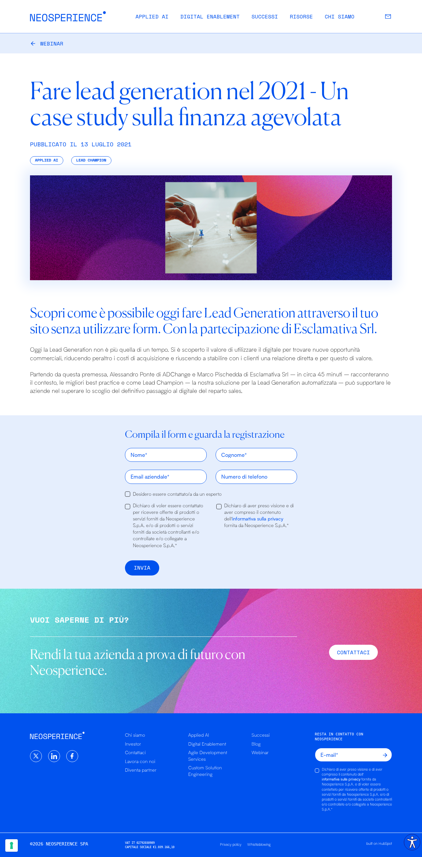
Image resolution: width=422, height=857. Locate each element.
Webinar (51, 43)
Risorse (301, 16)
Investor (133, 744)
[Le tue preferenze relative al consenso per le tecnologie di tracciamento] (11, 845)
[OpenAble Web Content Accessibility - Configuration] (412, 842)
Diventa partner (141, 770)
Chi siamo (339, 16)
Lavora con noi (140, 761)
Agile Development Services (207, 756)
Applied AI (152, 16)
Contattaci (135, 752)
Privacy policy (230, 844)
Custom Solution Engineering (205, 771)
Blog (256, 744)
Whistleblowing (259, 844)
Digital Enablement (210, 16)
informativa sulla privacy (257, 518)
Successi (265, 16)
